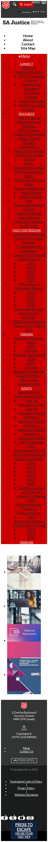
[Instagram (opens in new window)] (30, 818)
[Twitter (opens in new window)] (13, 818)
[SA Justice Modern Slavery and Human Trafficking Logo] (24, 22)
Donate (42, 11)
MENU (36, 2)
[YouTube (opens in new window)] (21, 818)
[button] (26, 748)
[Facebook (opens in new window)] (4, 818)
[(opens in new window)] (24, 728)
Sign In (36, 11)
